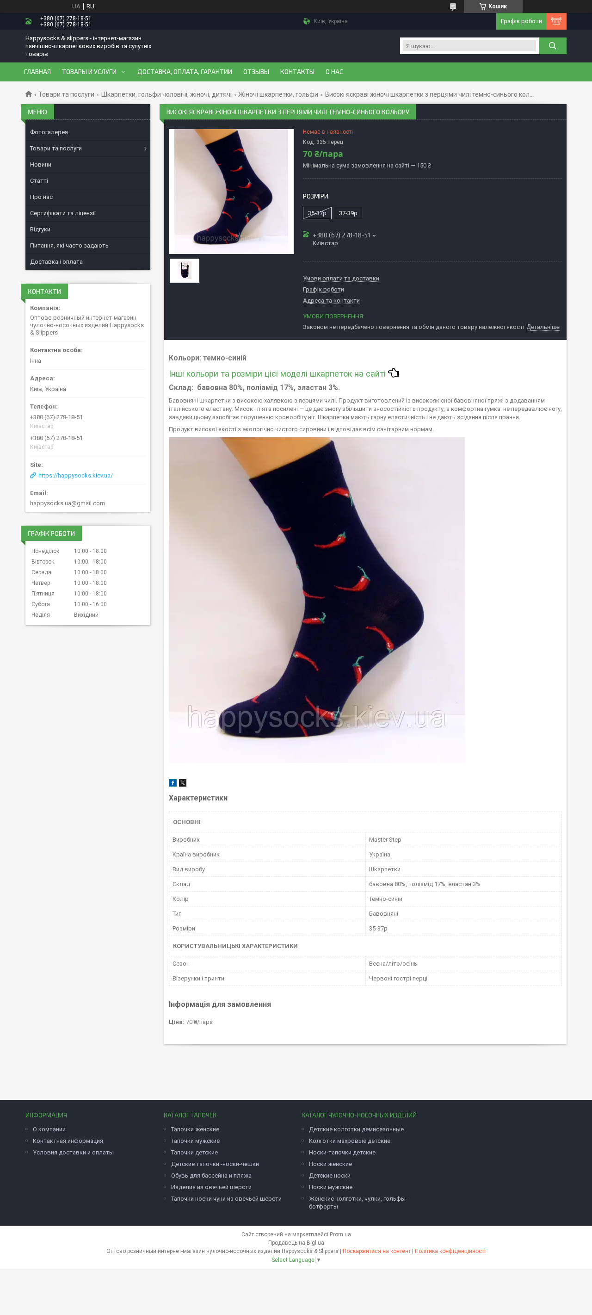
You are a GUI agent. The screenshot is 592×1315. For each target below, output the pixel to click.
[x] (182, 784)
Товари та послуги (66, 94)
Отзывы (256, 71)
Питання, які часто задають (69, 245)
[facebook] (173, 784)
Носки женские (330, 1163)
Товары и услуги (89, 71)
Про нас (41, 196)
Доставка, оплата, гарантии (184, 71)
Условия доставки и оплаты (73, 1152)
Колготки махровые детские (349, 1140)
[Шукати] (553, 45)
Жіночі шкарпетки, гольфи (278, 94)
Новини (40, 164)
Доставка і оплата (56, 261)
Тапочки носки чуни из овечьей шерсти (226, 1198)
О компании (49, 1129)
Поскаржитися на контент (377, 1251)
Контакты (297, 71)
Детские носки (330, 1175)
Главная (37, 71)
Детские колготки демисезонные (356, 1129)
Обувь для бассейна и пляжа (211, 1175)
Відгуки (40, 229)
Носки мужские (330, 1187)
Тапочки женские (195, 1129)
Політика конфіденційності (450, 1251)
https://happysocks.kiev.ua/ (75, 475)
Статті (39, 180)
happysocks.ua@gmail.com (67, 503)
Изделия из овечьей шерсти (211, 1187)
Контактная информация (68, 1140)
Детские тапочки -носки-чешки (215, 1163)
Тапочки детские (194, 1152)
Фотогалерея (49, 132)
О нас (334, 71)
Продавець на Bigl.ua (296, 1243)
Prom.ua (340, 1234)
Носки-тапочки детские (342, 1152)
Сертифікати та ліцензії (63, 213)
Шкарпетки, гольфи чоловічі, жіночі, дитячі (166, 94)
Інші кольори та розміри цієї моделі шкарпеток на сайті (278, 373)
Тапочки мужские (195, 1140)
